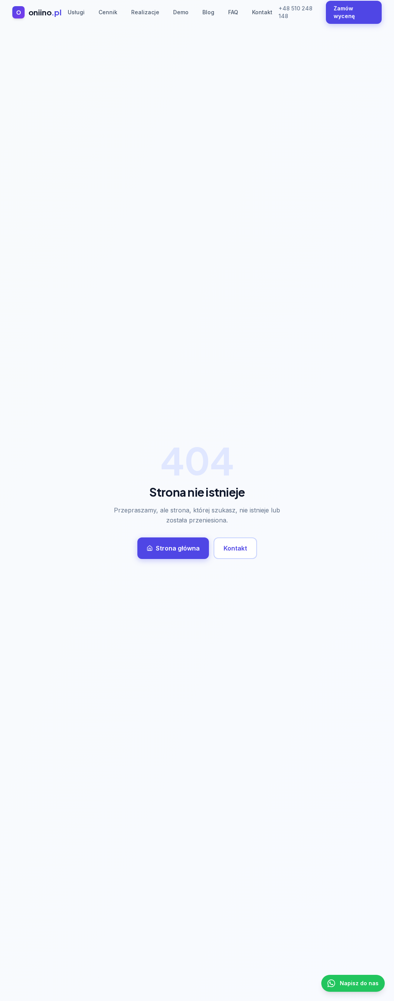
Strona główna (178, 548)
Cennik (107, 12)
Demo (181, 12)
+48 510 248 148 (295, 12)
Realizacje (145, 12)
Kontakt (262, 12)
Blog (208, 12)
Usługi (76, 12)
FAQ (233, 12)
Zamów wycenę (344, 12)
